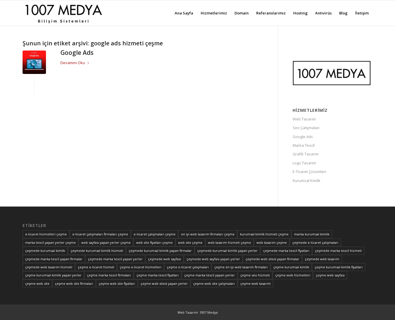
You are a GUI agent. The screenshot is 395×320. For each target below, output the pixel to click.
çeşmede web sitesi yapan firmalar (272, 259)
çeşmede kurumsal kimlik (45, 250)
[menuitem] (184, 13)
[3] (34, 62)
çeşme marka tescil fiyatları (157, 275)
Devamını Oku (72, 62)
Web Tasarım (304, 119)
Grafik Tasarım (306, 154)
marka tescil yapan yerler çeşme (50, 242)
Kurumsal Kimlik (306, 180)
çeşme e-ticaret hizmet (96, 267)
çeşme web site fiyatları (117, 283)
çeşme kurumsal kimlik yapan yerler (53, 275)
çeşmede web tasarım (322, 259)
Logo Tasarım (304, 162)
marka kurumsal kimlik (311, 234)
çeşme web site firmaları (74, 283)
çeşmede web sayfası (164, 259)
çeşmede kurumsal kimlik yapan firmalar (160, 250)
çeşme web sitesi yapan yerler (164, 283)
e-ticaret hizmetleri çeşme (46, 234)
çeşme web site (37, 283)
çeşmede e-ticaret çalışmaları (315, 242)
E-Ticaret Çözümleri (309, 171)
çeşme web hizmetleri (292, 275)
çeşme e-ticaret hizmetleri (140, 267)
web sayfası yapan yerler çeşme (106, 242)
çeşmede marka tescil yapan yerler (115, 259)
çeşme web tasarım (255, 283)
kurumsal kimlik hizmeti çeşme (264, 234)
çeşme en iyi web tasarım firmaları (241, 267)
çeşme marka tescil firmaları (109, 275)
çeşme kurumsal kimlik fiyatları (339, 267)
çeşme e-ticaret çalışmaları (188, 267)
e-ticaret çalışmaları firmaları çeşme (100, 234)
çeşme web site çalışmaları (214, 283)
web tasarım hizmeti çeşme (229, 242)
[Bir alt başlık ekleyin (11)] (63, 13)
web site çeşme (190, 242)
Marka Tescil (304, 145)
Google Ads (76, 53)
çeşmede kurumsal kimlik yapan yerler (227, 250)
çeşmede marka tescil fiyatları (286, 250)
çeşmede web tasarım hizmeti (48, 267)
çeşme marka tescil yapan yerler (209, 275)
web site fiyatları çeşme (154, 242)
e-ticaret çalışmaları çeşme (155, 234)
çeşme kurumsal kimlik (291, 267)
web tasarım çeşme (271, 242)
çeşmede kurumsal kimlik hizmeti (97, 250)
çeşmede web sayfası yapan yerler (213, 259)
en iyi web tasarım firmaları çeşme (208, 234)
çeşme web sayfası (330, 275)
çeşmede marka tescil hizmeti (338, 250)
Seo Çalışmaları (306, 127)
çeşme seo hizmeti (255, 275)
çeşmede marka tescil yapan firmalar (53, 259)
